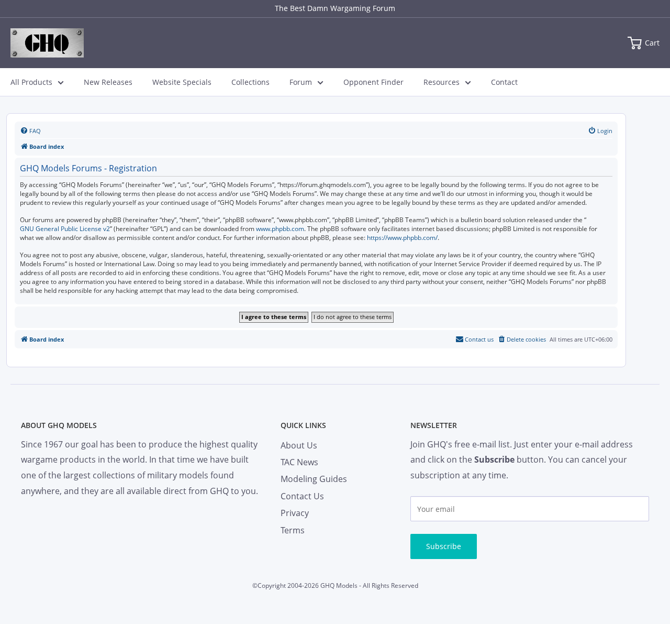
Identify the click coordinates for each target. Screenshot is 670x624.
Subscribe (443, 546)
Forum (300, 82)
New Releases (108, 82)
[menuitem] (30, 131)
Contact (504, 82)
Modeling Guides (314, 479)
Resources (441, 82)
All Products (31, 82)
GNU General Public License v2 (65, 229)
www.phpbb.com (280, 229)
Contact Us (302, 496)
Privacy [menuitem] (295, 513)
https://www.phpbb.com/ (402, 238)
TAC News (299, 462)
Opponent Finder (373, 82)
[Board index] (47, 43)
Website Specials (181, 82)
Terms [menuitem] (293, 530)
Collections (250, 82)
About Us (299, 445)
